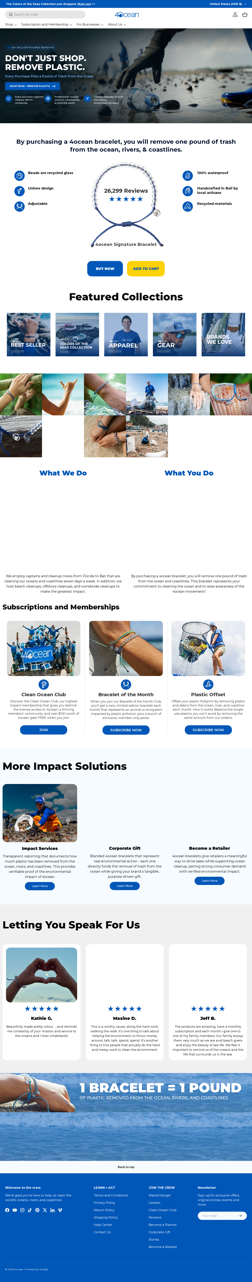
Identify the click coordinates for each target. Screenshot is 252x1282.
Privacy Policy (104, 1203)
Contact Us (102, 1232)
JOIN (43, 730)
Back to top (126, 1167)
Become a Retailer (163, 1247)
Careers (154, 1203)
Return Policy (104, 1210)
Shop (9, 24)
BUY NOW (105, 269)
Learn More (40, 886)
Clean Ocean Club (163, 1210)
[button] (245, 14)
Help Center (103, 1225)
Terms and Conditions (111, 1195)
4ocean (18, 1269)
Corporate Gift (159, 1232)
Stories (154, 1239)
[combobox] (45, 14)
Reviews (155, 1217)
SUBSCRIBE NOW (126, 730)
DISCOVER (215, 349)
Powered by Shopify (36, 1269)
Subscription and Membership (44, 24)
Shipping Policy (106, 1217)
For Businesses (88, 24)
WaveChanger (160, 1195)
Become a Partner (163, 1225)
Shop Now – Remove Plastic (30, 86)
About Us (115, 24)
